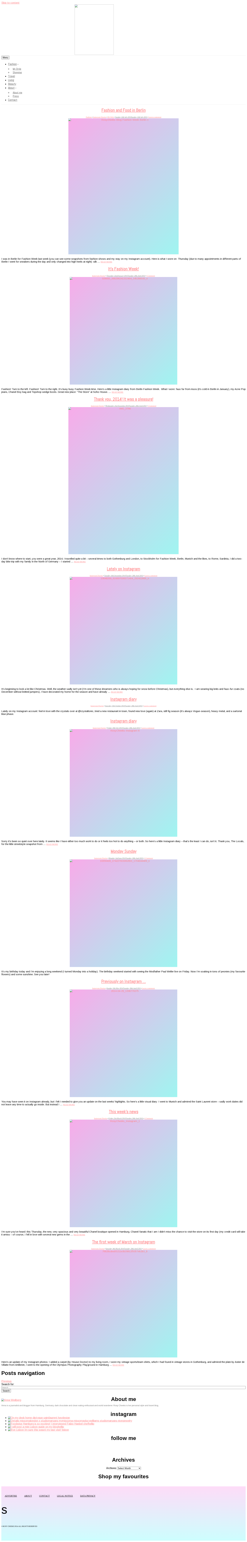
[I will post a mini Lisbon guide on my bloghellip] (36, 1426)
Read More (106, 262)
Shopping (17, 72)
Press (16, 96)
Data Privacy (87, 1495)
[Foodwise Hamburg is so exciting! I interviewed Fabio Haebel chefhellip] (51, 1423)
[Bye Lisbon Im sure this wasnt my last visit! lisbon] (38, 1429)
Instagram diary (123, 699)
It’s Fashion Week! (123, 269)
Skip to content (10, 2)
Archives (111, 1468)
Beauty (12, 84)
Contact (12, 100)
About (11, 88)
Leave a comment (155, 117)
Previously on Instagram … (123, 981)
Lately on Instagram (123, 569)
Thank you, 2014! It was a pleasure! (123, 399)
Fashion (12, 64)
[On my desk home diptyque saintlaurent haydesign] (39, 1417)
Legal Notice (65, 1495)
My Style (17, 69)
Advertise (11, 1495)
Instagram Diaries (99, 117)
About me (17, 92)
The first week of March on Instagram (123, 1242)
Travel (11, 76)
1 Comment (151, 276)
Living (11, 80)
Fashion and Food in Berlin (123, 110)
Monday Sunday (123, 851)
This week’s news (123, 1111)
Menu (5, 57)
